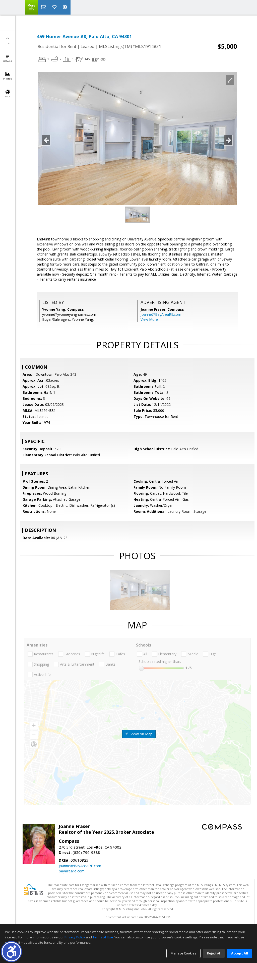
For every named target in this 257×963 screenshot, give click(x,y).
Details (7, 60)
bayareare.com (72, 870)
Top (8, 43)
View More (149, 319)
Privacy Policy (75, 937)
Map (7, 96)
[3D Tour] (65, 7)
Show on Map (140, 734)
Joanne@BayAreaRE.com (161, 314)
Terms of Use (103, 937)
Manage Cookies (183, 953)
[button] (11, 951)
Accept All (239, 953)
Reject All (214, 953)
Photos (7, 78)
